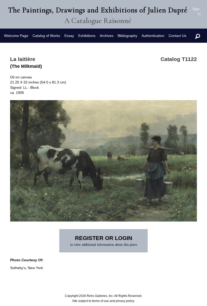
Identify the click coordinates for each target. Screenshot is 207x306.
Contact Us (177, 36)
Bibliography (127, 36)
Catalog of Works (46, 36)
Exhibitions (86, 36)
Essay (69, 36)
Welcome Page (16, 36)
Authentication (153, 36)
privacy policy (125, 301)
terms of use (100, 301)
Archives (106, 36)
